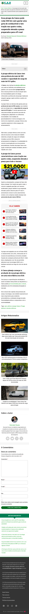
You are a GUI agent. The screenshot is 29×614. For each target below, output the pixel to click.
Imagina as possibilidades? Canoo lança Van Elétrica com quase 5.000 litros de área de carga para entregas (14, 403)
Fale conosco (5, 595)
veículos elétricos (20, 85)
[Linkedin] (16, 605)
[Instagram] (16, 438)
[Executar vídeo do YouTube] (14, 172)
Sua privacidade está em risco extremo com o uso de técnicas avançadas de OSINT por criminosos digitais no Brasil (14, 543)
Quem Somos (5, 592)
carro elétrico (8, 306)
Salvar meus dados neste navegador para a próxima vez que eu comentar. (14, 503)
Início (2, 8)
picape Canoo (16, 306)
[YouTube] (12, 438)
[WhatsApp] (12, 605)
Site (2, 493)
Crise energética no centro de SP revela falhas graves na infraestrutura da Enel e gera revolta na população (14, 521)
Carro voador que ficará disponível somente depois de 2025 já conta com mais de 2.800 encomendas (14, 380)
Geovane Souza (11, 36)
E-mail (3, 486)
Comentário (4, 459)
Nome (3, 479)
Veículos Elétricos (8, 8)
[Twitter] (21, 438)
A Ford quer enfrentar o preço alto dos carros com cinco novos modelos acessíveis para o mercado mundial (14, 550)
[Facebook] (7, 438)
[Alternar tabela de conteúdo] (24, 69)
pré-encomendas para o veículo (17, 284)
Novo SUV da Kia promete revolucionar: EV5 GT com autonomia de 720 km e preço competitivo (14, 358)
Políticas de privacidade (8, 600)
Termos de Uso (6, 597)
